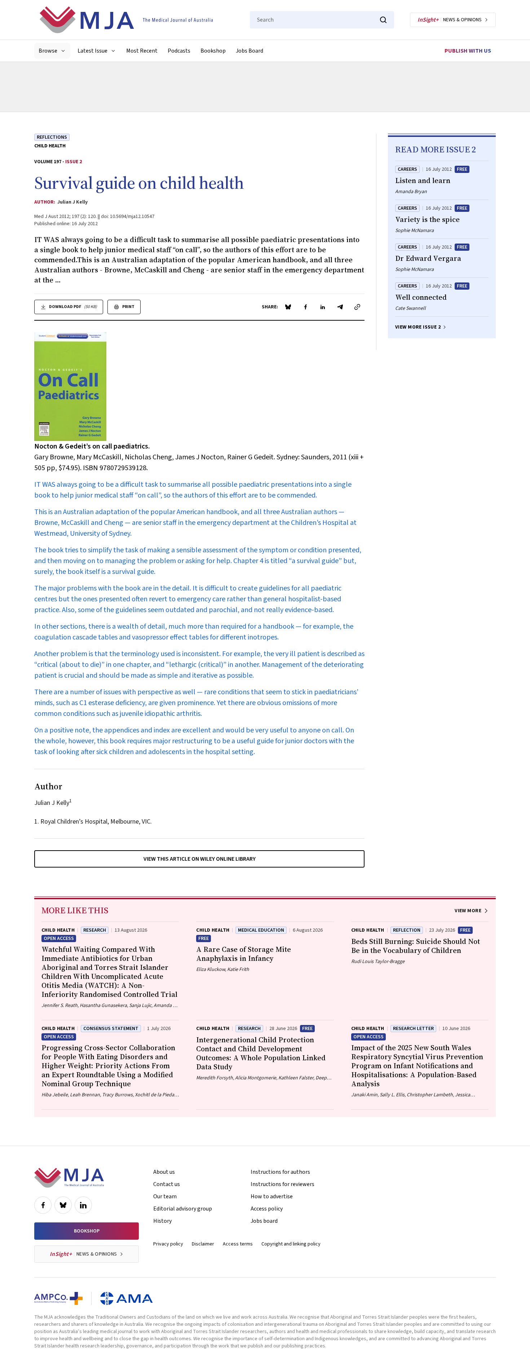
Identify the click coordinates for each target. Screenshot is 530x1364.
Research (94, 930)
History (162, 1221)
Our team (165, 1196)
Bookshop (213, 51)
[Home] (126, 20)
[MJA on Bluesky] (63, 1205)
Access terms (238, 1244)
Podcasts (179, 51)
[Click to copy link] (357, 307)
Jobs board (264, 1221)
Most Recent (142, 51)
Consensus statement (110, 1028)
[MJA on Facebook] (43, 1205)
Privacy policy (168, 1244)
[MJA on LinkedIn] (83, 1205)
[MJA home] (69, 1178)
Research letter (413, 1028)
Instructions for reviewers (282, 1184)
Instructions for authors (280, 1172)
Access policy (267, 1209)
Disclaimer (203, 1244)
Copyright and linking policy (291, 1244)
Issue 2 (73, 161)
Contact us (166, 1184)
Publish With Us (468, 51)
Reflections (52, 137)
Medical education (261, 930)
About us (164, 1172)
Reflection (406, 930)
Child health (50, 146)
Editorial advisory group (182, 1209)
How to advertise (272, 1196)
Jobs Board (249, 51)
